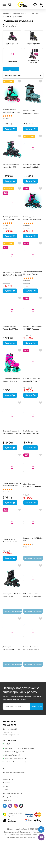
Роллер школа (8, 779)
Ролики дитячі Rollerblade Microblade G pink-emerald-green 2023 (32, 218)
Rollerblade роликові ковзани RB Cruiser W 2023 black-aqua (31, 380)
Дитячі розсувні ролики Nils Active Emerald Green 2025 (32, 273)
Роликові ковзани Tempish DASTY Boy (10, 327)
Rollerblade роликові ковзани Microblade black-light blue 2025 (31, 166)
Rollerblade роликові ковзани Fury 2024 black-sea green (11, 166)
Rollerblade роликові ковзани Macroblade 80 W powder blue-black (12, 432)
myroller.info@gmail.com (11, 735)
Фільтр (12, 70)
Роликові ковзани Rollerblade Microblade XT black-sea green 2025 (12, 111)
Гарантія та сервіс (9, 776)
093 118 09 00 (9, 724)
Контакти (6, 790)
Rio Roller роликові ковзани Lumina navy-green (31, 432)
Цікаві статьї (7, 783)
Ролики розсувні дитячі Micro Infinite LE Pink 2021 (12, 484)
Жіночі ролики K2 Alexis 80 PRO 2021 (12, 595)
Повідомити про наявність (33, 558)
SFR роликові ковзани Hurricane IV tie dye (11, 380)
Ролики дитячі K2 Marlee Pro (33, 539)
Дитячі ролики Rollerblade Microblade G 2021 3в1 (11, 648)
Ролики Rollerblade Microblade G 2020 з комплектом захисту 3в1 (33, 648)
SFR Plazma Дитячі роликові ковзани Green (32, 595)
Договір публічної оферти (12, 797)
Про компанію (8, 769)
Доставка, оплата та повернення (14, 772)
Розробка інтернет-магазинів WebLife (23, 837)
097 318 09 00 (9, 721)
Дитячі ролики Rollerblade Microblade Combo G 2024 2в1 (32, 485)
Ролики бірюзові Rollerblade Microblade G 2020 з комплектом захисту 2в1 (11, 541)
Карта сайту (7, 800)
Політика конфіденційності (12, 793)
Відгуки (6, 118)
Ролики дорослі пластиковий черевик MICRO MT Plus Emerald (32, 112)
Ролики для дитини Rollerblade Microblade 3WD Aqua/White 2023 (12, 218)
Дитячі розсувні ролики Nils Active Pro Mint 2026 (12, 273)
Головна (6, 13)
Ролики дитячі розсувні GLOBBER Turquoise (32, 327)
